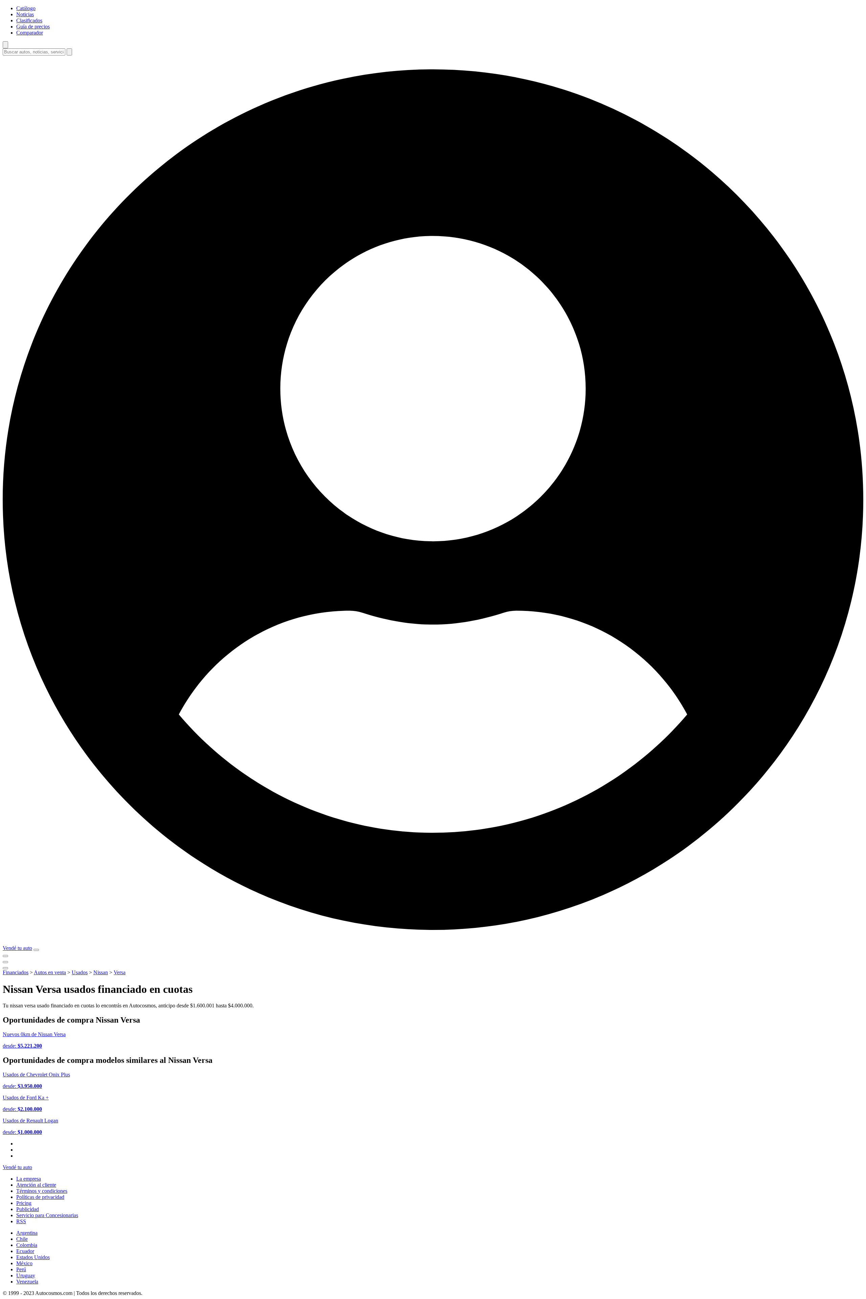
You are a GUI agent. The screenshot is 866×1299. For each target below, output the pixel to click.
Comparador (29, 33)
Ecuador (25, 1251)
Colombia (26, 1245)
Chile (22, 1239)
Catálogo (26, 8)
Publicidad (27, 1209)
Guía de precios (33, 26)
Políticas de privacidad (40, 1197)
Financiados (15, 972)
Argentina (27, 1233)
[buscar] (69, 51)
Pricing (23, 1203)
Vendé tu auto (17, 948)
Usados (80, 972)
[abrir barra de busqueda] (5, 44)
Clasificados (29, 20)
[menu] (36, 950)
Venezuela (27, 1281)
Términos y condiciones (41, 1191)
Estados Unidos (33, 1257)
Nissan (100, 972)
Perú (21, 1269)
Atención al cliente (36, 1185)
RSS (21, 1221)
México (24, 1263)
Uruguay (25, 1275)
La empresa (28, 1179)
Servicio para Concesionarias (47, 1215)
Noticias (25, 14)
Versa (120, 972)
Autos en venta (50, 972)
